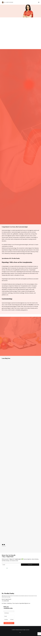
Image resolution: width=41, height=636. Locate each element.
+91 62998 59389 (5, 600)
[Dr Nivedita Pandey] (7, 2)
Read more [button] (20, 41)
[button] (38, 2)
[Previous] (2, 323)
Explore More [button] (20, 218)
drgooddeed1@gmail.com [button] (24, 603)
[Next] (2, 348)
